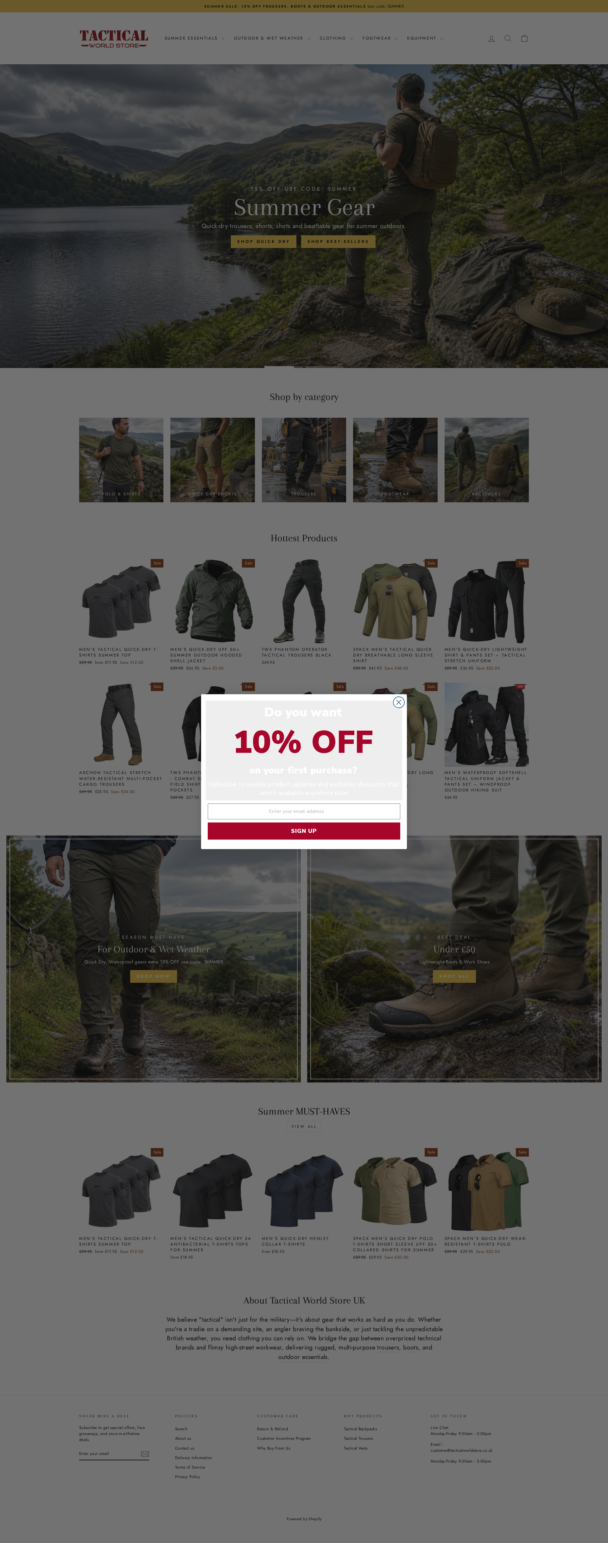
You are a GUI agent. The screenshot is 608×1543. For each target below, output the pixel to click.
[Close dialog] (398, 702)
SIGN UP (304, 831)
